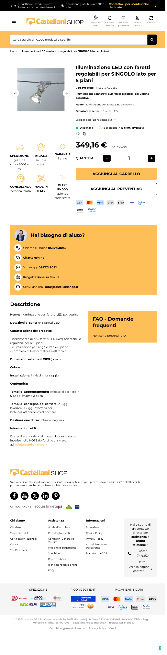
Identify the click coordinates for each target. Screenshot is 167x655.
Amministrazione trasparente (96, 546)
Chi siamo (16, 527)
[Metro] (77, 507)
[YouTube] (25, 496)
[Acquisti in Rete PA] (48, 507)
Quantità (84, 158)
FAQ (51, 570)
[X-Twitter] (35, 496)
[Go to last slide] (11, 5)
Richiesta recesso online (62, 564)
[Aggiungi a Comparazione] (84, 134)
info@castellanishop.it (30, 444)
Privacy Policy (94, 538)
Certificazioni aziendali (23, 538)
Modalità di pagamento (62, 547)
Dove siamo (93, 527)
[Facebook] (14, 496)
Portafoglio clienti (59, 533)
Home (14, 51)
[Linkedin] (45, 496)
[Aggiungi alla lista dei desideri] (78, 134)
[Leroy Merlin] (68, 507)
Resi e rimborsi (57, 559)
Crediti (113, 628)
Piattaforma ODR (96, 553)
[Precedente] (15, 93)
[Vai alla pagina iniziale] (55, 21)
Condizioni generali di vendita (67, 628)
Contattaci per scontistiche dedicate (129, 5)
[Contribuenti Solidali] (83, 599)
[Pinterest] (56, 496)
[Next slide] (155, 5)
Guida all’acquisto (59, 527)
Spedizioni (54, 553)
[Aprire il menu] (15, 21)
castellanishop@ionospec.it (89, 622)
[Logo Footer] (83, 472)
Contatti (15, 544)
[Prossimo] (66, 93)
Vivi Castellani (18, 550)
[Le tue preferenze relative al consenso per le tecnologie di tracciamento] (160, 648)
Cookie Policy (94, 533)
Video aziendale (19, 533)
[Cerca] (152, 40)
